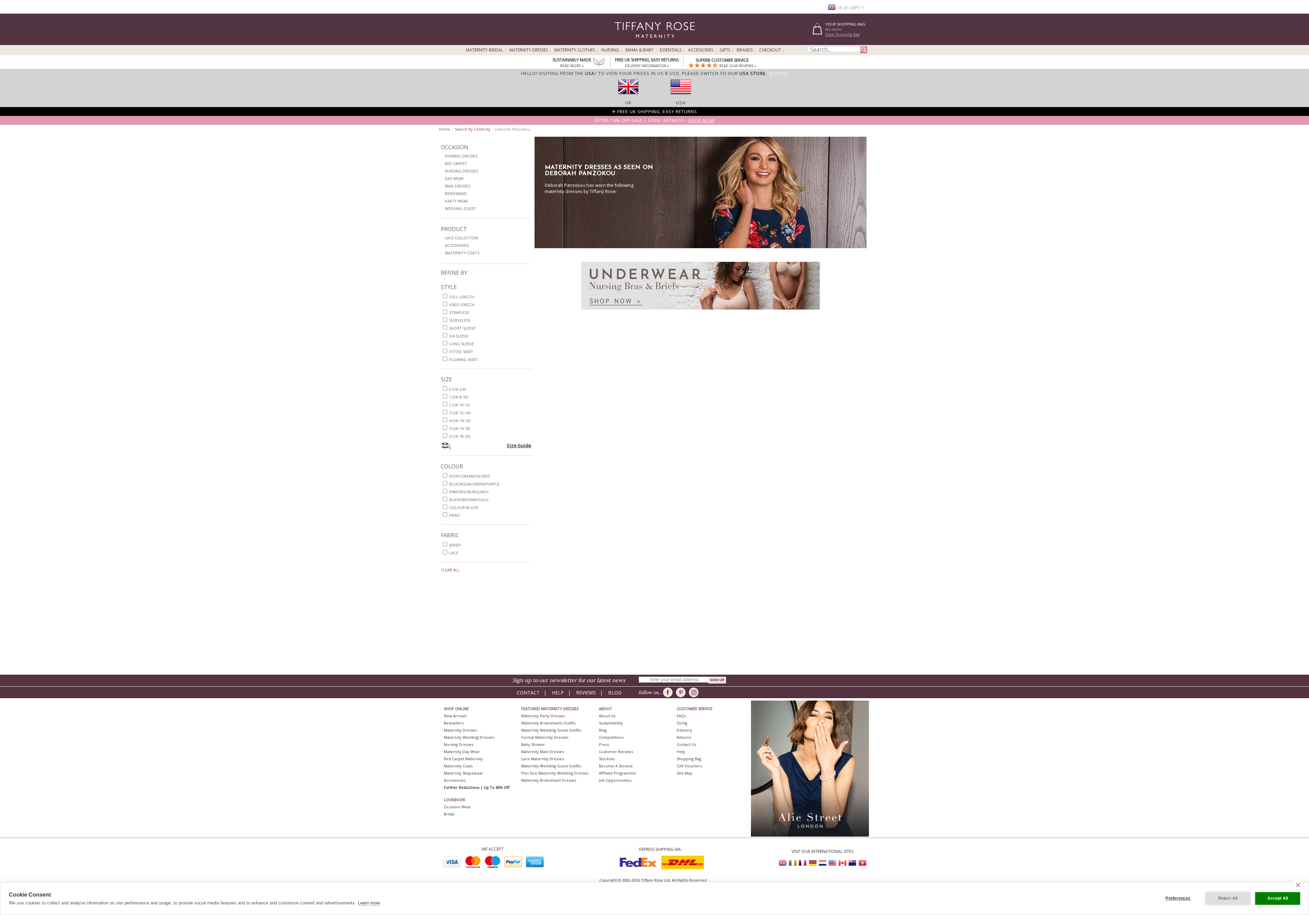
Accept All (1277, 898)
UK (628, 103)
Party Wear (456, 201)
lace (453, 552)
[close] (1298, 884)
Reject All (1228, 898)
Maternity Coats (462, 252)
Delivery (684, 730)
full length (461, 296)
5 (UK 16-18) (459, 428)
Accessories (700, 50)
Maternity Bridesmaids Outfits (548, 722)
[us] (681, 96)
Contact (528, 692)
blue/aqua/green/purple (474, 483)
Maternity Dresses (528, 50)
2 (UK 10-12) (459, 404)
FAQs (681, 715)
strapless (459, 312)
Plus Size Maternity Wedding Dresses (554, 773)
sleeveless (459, 320)
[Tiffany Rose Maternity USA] (832, 863)
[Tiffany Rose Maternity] (624, 42)
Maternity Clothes (574, 50)
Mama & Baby (639, 50)
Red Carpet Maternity (463, 758)
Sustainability (611, 722)
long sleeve (461, 343)
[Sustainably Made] (599, 63)
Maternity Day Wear (462, 751)
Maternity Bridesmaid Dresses (548, 780)
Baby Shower (533, 744)
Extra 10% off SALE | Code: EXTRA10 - (654, 120)
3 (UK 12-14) (459, 412)
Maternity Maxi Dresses (542, 751)
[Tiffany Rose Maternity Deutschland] (812, 863)
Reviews (586, 692)
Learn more (369, 902)
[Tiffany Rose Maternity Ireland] (793, 863)
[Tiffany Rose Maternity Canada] (842, 863)
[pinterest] (682, 692)
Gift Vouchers (689, 765)
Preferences (1177, 898)
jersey (455, 545)
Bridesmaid (456, 193)
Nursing (610, 50)
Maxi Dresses (457, 186)
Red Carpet (456, 163)
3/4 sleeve (458, 336)
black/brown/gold (468, 499)
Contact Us (686, 744)
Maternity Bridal (484, 50)
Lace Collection (461, 237)
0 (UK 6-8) (457, 389)
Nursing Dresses (461, 171)
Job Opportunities (615, 780)
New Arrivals (455, 715)
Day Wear (454, 178)
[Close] (779, 73)
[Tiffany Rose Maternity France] (803, 863)
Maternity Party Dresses (543, 715)
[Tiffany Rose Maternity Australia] (852, 863)
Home (444, 129)
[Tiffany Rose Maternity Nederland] (822, 863)
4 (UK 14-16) (459, 420)
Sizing (682, 722)
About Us (607, 715)
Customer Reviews (616, 751)
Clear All (450, 569)
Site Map (684, 773)
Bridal (449, 813)
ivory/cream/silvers (469, 476)
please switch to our (724, 73)
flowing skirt (463, 359)
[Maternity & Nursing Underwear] (700, 311)
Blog (614, 692)
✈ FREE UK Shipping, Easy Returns (654, 111)
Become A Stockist (616, 765)
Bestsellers (454, 722)
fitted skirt (461, 351)
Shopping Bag (689, 758)
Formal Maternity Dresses (544, 737)
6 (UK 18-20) (459, 436)
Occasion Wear (457, 806)
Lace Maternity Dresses (542, 758)
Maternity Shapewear (463, 773)
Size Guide (519, 445)
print (454, 515)
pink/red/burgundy (469, 491)
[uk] (628, 96)
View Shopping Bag (842, 34)
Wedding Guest (460, 208)
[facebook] (669, 692)
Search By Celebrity (473, 129)
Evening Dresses (461, 156)
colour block (463, 507)
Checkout (770, 50)
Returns (684, 737)
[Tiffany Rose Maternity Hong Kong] (862, 863)
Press (604, 744)
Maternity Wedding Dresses (469, 737)
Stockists (607, 758)
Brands (745, 50)
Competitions (611, 737)
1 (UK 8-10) (458, 397)
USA (681, 103)
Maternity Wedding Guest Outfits (551, 730)
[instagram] (695, 692)
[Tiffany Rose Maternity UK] (783, 863)
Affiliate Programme (617, 773)
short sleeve (462, 328)
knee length (462, 304)
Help (558, 692)
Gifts (725, 50)
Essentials (670, 50)
